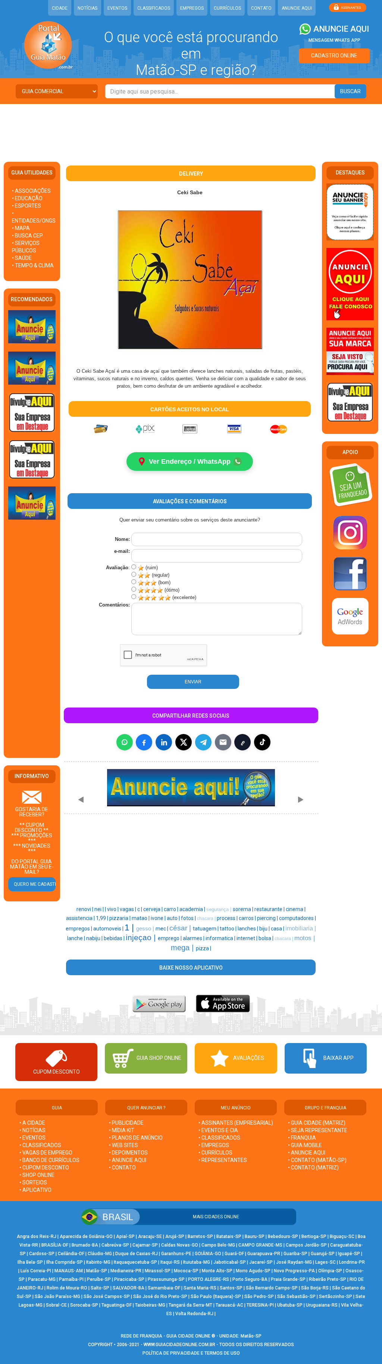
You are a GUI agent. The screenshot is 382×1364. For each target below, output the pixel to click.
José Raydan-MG (294, 1262)
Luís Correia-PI (36, 1270)
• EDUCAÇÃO (27, 198)
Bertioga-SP (313, 1236)
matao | (141, 918)
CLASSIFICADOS (153, 8)
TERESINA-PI (260, 1305)
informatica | (221, 938)
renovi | (85, 909)
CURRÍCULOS (227, 8)
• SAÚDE (22, 258)
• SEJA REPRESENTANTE (318, 1130)
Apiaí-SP (125, 1236)
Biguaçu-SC (342, 1236)
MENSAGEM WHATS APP (334, 40)
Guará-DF (234, 1253)
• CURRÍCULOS (215, 1153)
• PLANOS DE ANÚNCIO (136, 1138)
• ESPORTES (26, 206)
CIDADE (60, 8)
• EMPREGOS (213, 1145)
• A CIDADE (32, 1123)
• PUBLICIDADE (126, 1123)
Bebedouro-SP (283, 1236)
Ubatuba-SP (290, 1305)
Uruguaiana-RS (322, 1305)
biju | (265, 929)
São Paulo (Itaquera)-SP (216, 1296)
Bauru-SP (254, 1236)
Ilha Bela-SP (30, 1262)
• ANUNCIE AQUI (127, 1160)
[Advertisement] (191, 128)
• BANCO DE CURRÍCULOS (49, 1160)
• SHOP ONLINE (36, 1175)
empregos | (79, 929)
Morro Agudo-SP (253, 1270)
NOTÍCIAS (87, 8)
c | (140, 909)
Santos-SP (231, 1288)
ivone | (159, 918)
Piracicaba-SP (129, 1279)
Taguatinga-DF (116, 1305)
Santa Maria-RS (200, 1288)
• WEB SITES (123, 1145)
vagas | (128, 909)
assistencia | (81, 918)
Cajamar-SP (145, 1245)
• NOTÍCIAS (32, 1130)
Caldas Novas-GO (179, 1245)
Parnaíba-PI (71, 1279)
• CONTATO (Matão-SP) (317, 1160)
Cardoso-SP (41, 1253)
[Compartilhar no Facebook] (144, 742)
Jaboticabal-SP (229, 1262)
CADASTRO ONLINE (334, 56)
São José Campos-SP (107, 1296)
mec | (162, 929)
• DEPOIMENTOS (128, 1153)
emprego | (170, 938)
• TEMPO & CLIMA (33, 265)
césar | (181, 928)
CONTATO (261, 8)
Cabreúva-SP (115, 1245)
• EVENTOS (32, 1138)
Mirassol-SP (157, 1270)
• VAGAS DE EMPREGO (45, 1153)
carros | (248, 918)
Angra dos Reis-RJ (36, 1236)
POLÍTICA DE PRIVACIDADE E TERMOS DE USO (191, 1353)
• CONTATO (122, 1168)
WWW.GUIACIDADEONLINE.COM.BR (179, 1344)
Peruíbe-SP (99, 1279)
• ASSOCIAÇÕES (31, 191)
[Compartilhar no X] (183, 742)
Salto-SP (100, 1288)
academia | (192, 909)
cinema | (296, 909)
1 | (130, 927)
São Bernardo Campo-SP (272, 1288)
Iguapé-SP (349, 1253)
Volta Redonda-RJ (194, 1313)
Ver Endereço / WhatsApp (190, 461)
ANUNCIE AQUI (297, 8)
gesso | (146, 929)
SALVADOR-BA (128, 1288)
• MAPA (21, 228)
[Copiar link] (242, 742)
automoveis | (109, 929)
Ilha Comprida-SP (64, 1262)
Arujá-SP (174, 1236)
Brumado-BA (85, 1245)
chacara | (207, 918)
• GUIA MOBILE (305, 1145)
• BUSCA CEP (27, 236)
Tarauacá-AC (229, 1305)
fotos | (189, 918)
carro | (171, 909)
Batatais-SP (228, 1236)
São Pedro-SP (259, 1296)
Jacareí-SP (261, 1262)
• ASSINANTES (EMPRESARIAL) (235, 1123)
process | (228, 918)
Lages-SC (325, 1262)
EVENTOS (117, 8)
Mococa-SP (186, 1270)
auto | (174, 918)
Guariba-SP (295, 1253)
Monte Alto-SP (217, 1270)
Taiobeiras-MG (150, 1305)
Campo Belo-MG (218, 1245)
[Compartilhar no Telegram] (203, 742)
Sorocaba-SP (84, 1305)
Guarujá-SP (323, 1253)
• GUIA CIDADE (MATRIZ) (316, 1123)
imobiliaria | (300, 928)
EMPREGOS (192, 8)
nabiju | (95, 938)
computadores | (297, 918)
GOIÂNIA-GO (208, 1253)
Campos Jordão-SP (306, 1245)
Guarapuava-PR (263, 1253)
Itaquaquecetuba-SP (135, 1262)
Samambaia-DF (164, 1288)
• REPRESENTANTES (222, 1160)
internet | (248, 938)
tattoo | (229, 929)
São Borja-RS (315, 1288)
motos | (304, 938)
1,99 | (102, 918)
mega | (183, 948)
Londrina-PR (352, 1262)
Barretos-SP (200, 1236)
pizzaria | (120, 918)
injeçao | (142, 937)
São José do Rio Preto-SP (160, 1296)
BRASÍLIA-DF (54, 1245)
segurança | (219, 909)
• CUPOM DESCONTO (44, 1168)
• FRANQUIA (302, 1138)
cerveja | (153, 909)
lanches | (248, 929)
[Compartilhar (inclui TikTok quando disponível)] (262, 742)
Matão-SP (96, 1270)
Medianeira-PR (125, 1270)
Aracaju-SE (150, 1236)
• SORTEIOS (33, 1182)
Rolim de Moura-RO (67, 1288)
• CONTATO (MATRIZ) (313, 1168)
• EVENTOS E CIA (218, 1130)
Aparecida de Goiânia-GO (86, 1236)
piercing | (268, 918)
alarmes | (194, 938)
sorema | (243, 909)
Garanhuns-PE (176, 1253)
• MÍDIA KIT (121, 1130)
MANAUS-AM (68, 1270)
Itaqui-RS (170, 1262)
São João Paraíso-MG (57, 1296)
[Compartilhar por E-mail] (223, 742)
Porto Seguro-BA (249, 1279)
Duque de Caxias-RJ (136, 1253)
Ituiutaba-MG (196, 1262)
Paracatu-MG (42, 1279)
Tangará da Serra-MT (190, 1305)
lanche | (76, 938)
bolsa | (267, 938)
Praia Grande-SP (288, 1279)
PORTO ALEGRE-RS (208, 1279)
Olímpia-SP (330, 1270)
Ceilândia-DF (71, 1253)
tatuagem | (206, 929)
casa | (278, 929)
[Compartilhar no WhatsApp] (124, 742)
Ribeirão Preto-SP (327, 1279)
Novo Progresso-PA (294, 1270)
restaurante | (270, 909)
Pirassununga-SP (166, 1279)
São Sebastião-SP (296, 1296)
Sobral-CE (56, 1305)
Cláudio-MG (100, 1253)
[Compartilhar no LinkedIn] (164, 742)
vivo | (113, 909)
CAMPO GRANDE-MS (260, 1245)
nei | (99, 909)
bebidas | (115, 938)
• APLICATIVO (35, 1190)
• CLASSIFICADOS (40, 1145)
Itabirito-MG (98, 1262)
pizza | (203, 948)
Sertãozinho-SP (335, 1296)
